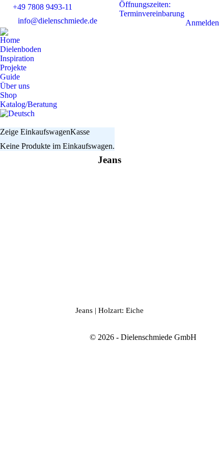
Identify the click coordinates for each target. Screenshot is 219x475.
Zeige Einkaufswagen (35, 131)
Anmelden (202, 22)
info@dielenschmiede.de (57, 20)
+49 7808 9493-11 (42, 7)
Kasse (80, 131)
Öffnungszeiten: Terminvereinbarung (151, 9)
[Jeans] (109, 233)
